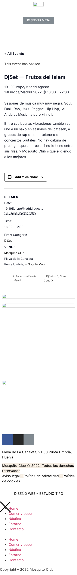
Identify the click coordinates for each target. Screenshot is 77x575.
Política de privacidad (41, 476)
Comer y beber (21, 513)
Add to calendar (26, 177)
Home (13, 539)
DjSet (8, 240)
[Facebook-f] (7, 439)
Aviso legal (11, 476)
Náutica (15, 519)
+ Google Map (35, 264)
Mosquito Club (14, 253)
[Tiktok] (29, 439)
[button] (38, 20)
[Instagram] (18, 439)
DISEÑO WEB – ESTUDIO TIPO (38, 493)
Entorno (15, 524)
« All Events (14, 53)
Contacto (16, 529)
